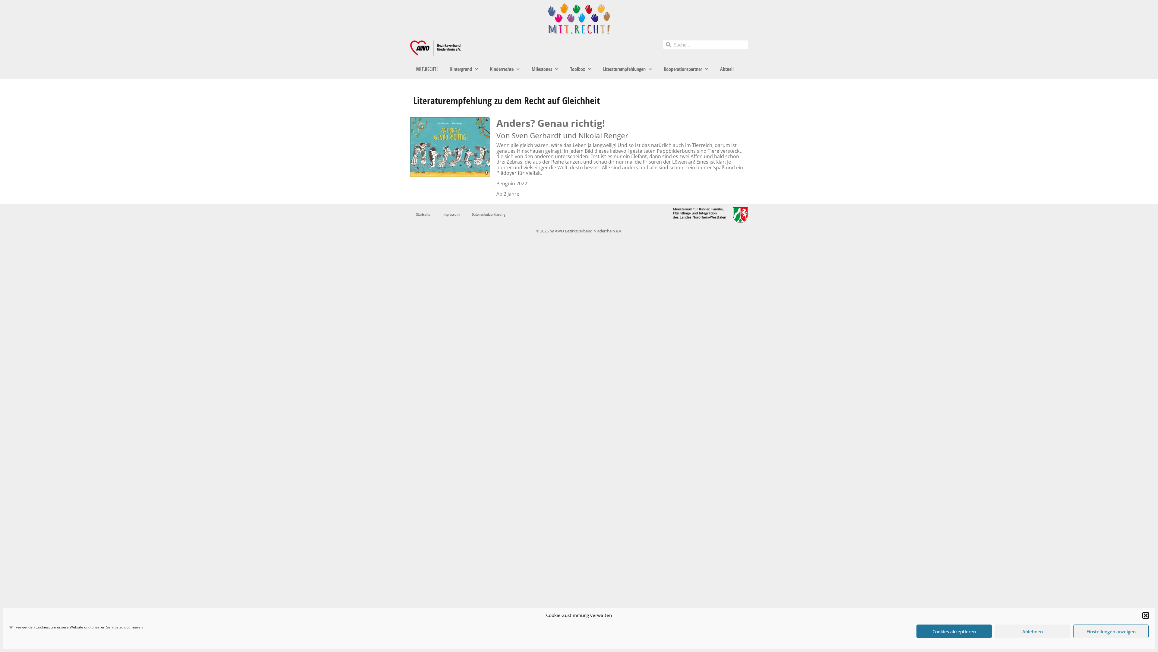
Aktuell (727, 69)
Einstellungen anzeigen (1111, 631)
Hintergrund (461, 69)
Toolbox (577, 69)
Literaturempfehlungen (624, 69)
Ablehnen (1032, 631)
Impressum (451, 214)
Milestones (542, 69)
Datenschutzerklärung (488, 214)
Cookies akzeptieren (954, 631)
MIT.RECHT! (427, 69)
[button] (1146, 615)
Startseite (423, 214)
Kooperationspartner (683, 69)
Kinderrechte (502, 69)
